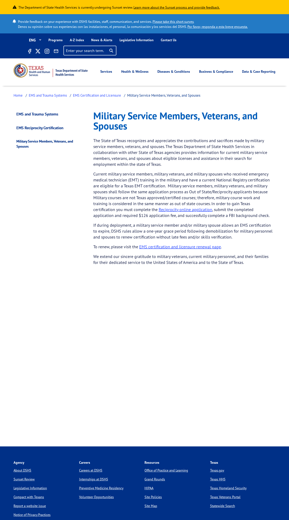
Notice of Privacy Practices (32, 515)
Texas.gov (217, 470)
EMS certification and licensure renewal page (180, 246)
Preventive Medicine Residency (101, 488)
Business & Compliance (216, 71)
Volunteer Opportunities (96, 497)
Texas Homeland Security (228, 488)
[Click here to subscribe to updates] (56, 51)
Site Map (150, 506)
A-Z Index (77, 40)
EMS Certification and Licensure (97, 95)
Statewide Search (222, 506)
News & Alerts (101, 40)
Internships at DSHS (93, 479)
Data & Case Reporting (258, 71)
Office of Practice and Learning (166, 470)
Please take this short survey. (173, 21)
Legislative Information (137, 40)
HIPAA (148, 488)
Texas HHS (218, 479)
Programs (55, 40)
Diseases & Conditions (173, 71)
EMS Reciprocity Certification (40, 127)
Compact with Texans (29, 497)
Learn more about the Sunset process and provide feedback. (176, 7)
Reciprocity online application (185, 209)
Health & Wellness (135, 71)
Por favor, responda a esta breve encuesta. (217, 27)
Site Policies (153, 497)
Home (18, 95)
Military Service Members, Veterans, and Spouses (45, 143)
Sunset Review (24, 479)
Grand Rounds (154, 479)
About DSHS (22, 470)
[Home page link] (51, 70)
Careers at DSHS (90, 470)
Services (106, 71)
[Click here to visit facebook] (29, 51)
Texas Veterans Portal (225, 497)
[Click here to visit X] (38, 51)
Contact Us (168, 40)
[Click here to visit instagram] (47, 51)
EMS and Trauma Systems (48, 95)
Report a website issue (30, 506)
